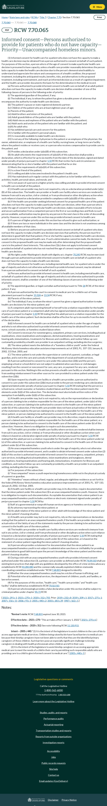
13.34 (47, 295)
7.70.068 (32, 22)
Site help (53, 769)
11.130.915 (73, 625)
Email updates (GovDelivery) (53, 781)
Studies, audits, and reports (53, 712)
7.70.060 (6, 22)
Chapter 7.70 (54, 17)
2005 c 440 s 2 (39, 600)
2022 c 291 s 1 (10, 597)
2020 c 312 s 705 (41, 597)
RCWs (34, 17)
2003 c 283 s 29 (55, 600)
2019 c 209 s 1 (79, 597)
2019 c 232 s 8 (64, 597)
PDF (7, 30)
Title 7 (43, 17)
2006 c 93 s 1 (24, 600)
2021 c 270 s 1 (25, 597)
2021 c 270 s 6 (89, 619)
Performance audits (53, 718)
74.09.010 (91, 560)
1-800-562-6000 (53, 690)
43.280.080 (27, 566)
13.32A (37, 295)
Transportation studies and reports (53, 730)
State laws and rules (20, 17)
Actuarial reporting (53, 724)
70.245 (76, 254)
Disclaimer (53, 799)
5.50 (49, 160)
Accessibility (53, 751)
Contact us (53, 775)
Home (5, 17)
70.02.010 (54, 585)
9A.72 (38, 591)
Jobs (53, 757)
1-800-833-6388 (64, 695)
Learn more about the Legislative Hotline (53, 701)
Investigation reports (53, 742)
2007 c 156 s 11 (9, 600)
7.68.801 (56, 570)
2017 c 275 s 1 (95, 597)
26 (84, 285)
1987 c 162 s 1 (71, 600)
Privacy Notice (69, 799)
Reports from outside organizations (53, 736)
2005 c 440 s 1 (77, 653)
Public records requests (53, 763)
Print (99, 17)
